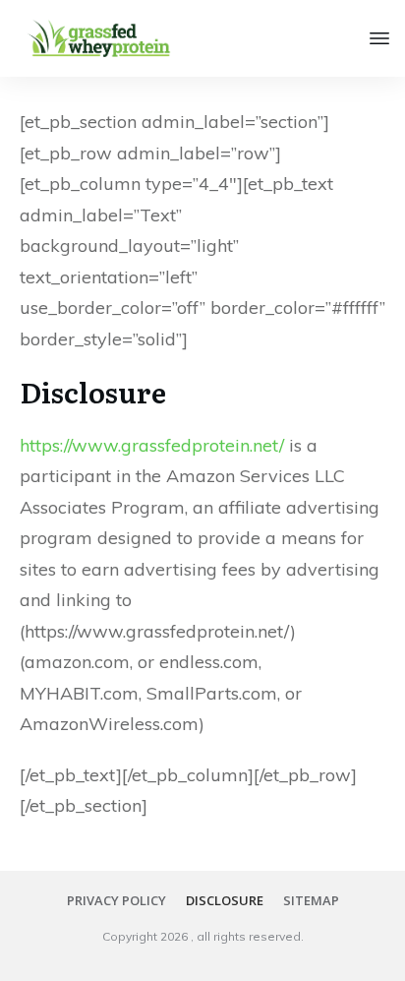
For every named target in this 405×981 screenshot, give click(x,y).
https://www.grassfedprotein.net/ (152, 445)
